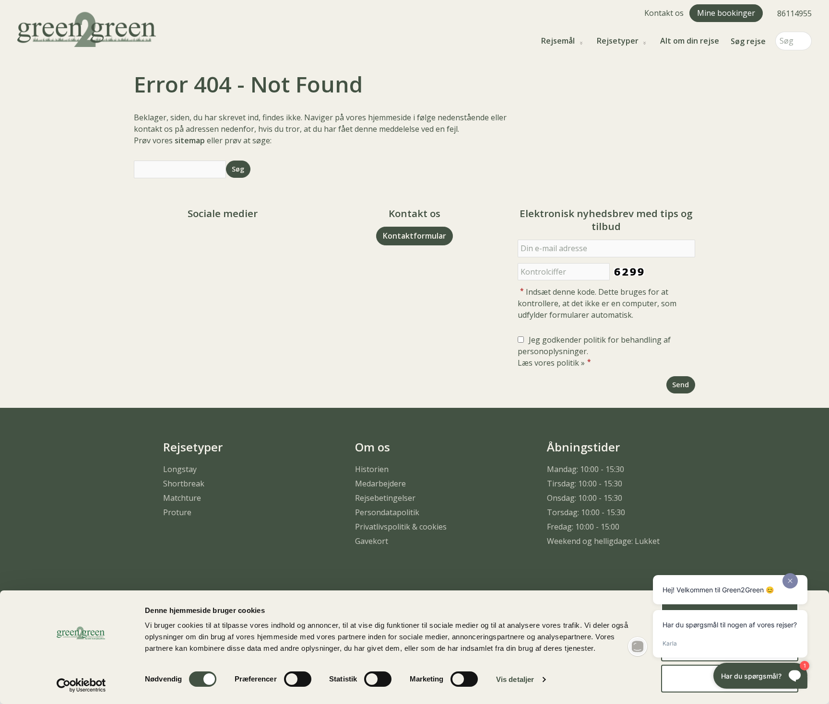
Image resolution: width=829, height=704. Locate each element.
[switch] (297, 679)
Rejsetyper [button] (618, 41)
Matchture (182, 498)
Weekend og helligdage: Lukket (603, 541)
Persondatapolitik (387, 512)
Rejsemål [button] (558, 41)
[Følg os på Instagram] (232, 240)
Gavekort (371, 541)
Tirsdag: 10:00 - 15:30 (584, 483)
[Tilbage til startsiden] (87, 28)
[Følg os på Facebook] (213, 240)
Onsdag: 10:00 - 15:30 (584, 498)
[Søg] (804, 41)
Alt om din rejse (689, 41)
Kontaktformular (414, 236)
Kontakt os (664, 13)
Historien (372, 469)
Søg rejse (748, 41)
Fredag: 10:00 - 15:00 (583, 526)
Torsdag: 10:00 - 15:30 (586, 512)
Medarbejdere (380, 483)
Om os (372, 447)
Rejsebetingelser (385, 498)
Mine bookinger (726, 13)
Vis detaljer (515, 679)
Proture (177, 512)
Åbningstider (583, 447)
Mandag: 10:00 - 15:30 (585, 469)
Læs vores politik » (551, 363)
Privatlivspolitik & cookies (401, 526)
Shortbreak (183, 483)
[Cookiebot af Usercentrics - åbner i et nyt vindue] (81, 685)
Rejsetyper (193, 447)
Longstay (180, 469)
